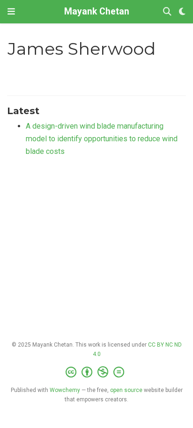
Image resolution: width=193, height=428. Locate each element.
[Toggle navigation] (11, 11)
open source (126, 390)
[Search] (167, 12)
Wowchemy (65, 390)
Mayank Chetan (96, 11)
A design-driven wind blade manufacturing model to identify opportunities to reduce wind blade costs (102, 138)
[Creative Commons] (97, 372)
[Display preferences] (182, 12)
